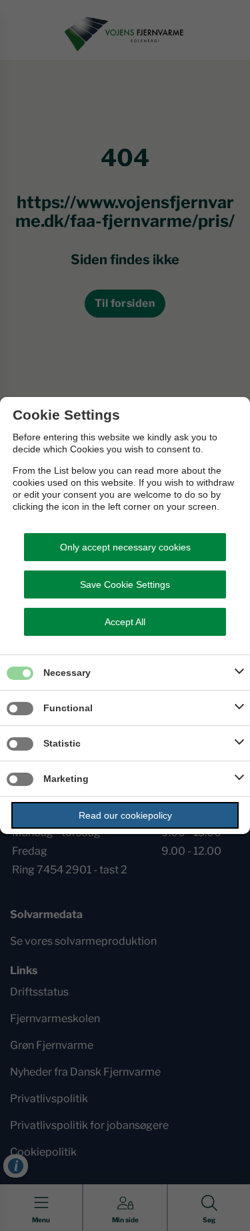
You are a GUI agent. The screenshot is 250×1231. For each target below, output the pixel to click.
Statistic (62, 743)
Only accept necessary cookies (125, 547)
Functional (68, 708)
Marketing (66, 778)
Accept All (125, 622)
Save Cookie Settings (125, 584)
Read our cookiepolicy (125, 815)
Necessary (67, 672)
